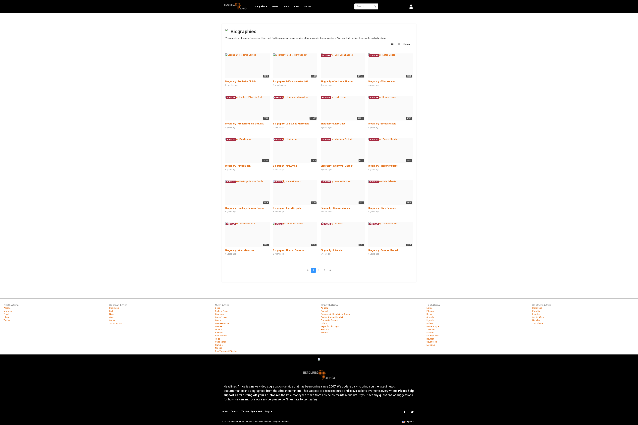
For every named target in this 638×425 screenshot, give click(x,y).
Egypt (6, 314)
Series (307, 6)
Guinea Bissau (222, 323)
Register (269, 411)
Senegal (219, 332)
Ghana (218, 320)
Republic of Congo (330, 326)
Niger (111, 314)
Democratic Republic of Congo (336, 314)
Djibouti (430, 332)
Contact (234, 411)
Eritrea (429, 308)
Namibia (536, 320)
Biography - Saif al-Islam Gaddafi (290, 81)
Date (406, 44)
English (409, 422)
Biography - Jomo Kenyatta (287, 208)
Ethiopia (430, 311)
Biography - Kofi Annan (285, 165)
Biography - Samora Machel (383, 250)
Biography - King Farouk (238, 165)
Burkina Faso (221, 311)
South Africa (538, 317)
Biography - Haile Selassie (382, 208)
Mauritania (114, 308)
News (275, 6)
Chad (111, 317)
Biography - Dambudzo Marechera (291, 123)
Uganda (430, 320)
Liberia (218, 329)
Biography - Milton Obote (381, 81)
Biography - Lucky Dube (333, 123)
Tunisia (7, 320)
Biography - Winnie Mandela (240, 250)
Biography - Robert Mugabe (383, 165)
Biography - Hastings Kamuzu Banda (244, 208)
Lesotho (536, 314)
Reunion (430, 339)
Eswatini (536, 311)
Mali (111, 311)
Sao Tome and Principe (226, 351)
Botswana (537, 308)
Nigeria (218, 348)
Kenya (429, 314)
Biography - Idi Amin (331, 250)
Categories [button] (259, 6)
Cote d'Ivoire (221, 317)
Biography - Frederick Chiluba (241, 81)
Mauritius (430, 345)
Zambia (324, 332)
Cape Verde (220, 342)
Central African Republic (332, 317)
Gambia (219, 345)
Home (225, 411)
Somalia (430, 317)
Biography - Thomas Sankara (288, 250)
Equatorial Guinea (329, 320)
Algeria (7, 308)
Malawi (429, 323)
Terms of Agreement (251, 411)
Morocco (8, 311)
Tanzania (430, 329)
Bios (296, 6)
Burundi (324, 311)
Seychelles (431, 342)
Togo (217, 339)
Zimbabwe (537, 323)
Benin (217, 308)
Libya (6, 317)
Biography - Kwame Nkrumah (336, 208)
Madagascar (432, 335)
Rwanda (325, 329)
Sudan (112, 320)
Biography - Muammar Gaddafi (337, 165)
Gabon (324, 323)
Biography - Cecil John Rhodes (337, 81)
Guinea (218, 326)
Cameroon (220, 314)
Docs (286, 6)
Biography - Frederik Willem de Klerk (244, 123)
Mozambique (432, 326)
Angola (324, 308)
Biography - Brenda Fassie (382, 123)
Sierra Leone (221, 335)
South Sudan (115, 323)
